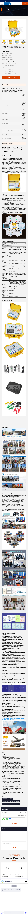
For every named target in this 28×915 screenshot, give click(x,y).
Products (7, 13)
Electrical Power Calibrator (16, 13)
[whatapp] (6, 819)
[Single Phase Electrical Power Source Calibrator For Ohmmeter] (7, 868)
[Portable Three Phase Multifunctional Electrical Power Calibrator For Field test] (14, 29)
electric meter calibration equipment (11, 804)
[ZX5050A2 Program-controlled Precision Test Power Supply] (20, 868)
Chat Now (14, 823)
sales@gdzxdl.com (7, 1)
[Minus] (26, 881)
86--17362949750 (22, 1)
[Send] (26, 912)
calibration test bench (7, 798)
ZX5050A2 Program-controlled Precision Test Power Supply (20, 876)
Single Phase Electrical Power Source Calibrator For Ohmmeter (7, 876)
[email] (10, 819)
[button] (25, 42)
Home (2, 13)
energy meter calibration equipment (11, 801)
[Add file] (2, 912)
